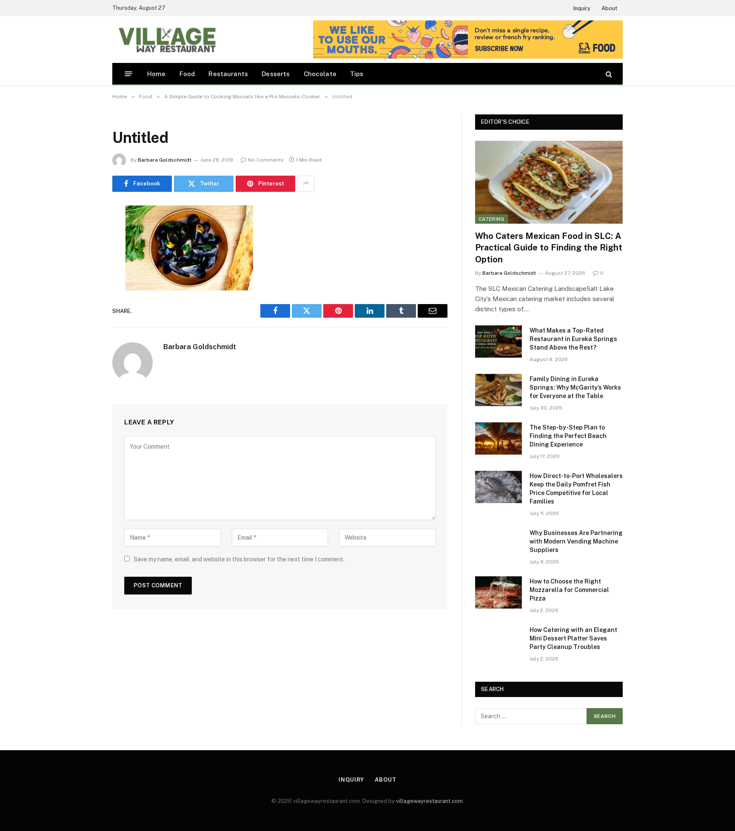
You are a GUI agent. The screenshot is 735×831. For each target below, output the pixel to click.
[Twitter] (82, 255)
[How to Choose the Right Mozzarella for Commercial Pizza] (498, 592)
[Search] (608, 73)
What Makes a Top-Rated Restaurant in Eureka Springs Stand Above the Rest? (573, 339)
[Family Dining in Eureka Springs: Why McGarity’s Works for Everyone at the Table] (498, 390)
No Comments (266, 160)
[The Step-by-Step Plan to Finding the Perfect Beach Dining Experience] (498, 438)
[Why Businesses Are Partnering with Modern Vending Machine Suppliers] (498, 544)
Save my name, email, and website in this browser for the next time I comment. (239, 559)
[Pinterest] (82, 298)
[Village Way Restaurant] (166, 39)
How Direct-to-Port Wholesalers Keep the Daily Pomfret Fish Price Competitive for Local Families (576, 488)
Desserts (276, 73)
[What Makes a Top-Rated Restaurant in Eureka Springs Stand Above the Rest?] (498, 341)
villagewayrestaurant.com (429, 801)
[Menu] (128, 74)
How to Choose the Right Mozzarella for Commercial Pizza (569, 590)
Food (187, 73)
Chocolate (320, 73)
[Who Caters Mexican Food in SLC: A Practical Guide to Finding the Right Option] (549, 182)
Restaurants (228, 73)
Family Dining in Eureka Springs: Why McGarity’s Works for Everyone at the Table (575, 387)
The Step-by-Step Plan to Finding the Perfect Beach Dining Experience (568, 436)
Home (156, 73)
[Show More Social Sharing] (305, 184)
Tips (357, 73)
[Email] (82, 320)
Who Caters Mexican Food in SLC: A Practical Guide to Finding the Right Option (548, 247)
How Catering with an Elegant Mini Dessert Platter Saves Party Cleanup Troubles (573, 638)
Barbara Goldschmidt (164, 160)
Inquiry (581, 8)
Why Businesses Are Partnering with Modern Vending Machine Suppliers (576, 541)
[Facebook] (82, 233)
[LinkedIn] (82, 276)
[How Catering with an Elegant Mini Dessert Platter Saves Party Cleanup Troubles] (498, 641)
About (609, 8)
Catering (491, 219)
